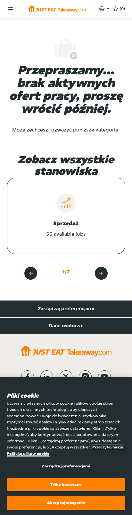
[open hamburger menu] (10, 9)
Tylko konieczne (66, 485)
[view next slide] (101, 273)
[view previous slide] (30, 273)
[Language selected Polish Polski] (105, 8)
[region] (66, 446)
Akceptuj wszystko (66, 503)
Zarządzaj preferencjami (66, 309)
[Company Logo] (57, 9)
